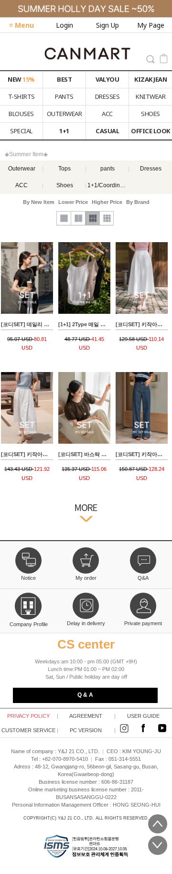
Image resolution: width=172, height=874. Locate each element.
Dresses (150, 168)
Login (64, 25)
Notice (28, 578)
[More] (86, 515)
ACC (107, 113)
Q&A (143, 578)
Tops (64, 168)
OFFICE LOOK (150, 131)
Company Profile (29, 623)
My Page (150, 25)
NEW (21, 79)
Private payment (143, 623)
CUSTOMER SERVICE (29, 730)
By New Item (38, 202)
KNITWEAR (150, 96)
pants (107, 168)
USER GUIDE (149, 716)
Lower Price (73, 202)
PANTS (64, 96)
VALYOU (107, 79)
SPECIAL (21, 131)
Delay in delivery (86, 623)
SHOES (150, 113)
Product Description (27, 299)
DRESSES (107, 96)
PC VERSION (92, 730)
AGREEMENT (92, 716)
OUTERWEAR (64, 113)
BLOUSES (21, 113)
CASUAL (107, 131)
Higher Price (107, 202)
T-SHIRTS (21, 96)
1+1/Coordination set (107, 185)
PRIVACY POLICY (32, 716)
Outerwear (21, 168)
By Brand (138, 202)
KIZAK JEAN (150, 79)
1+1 (64, 131)
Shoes (64, 185)
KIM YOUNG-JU (141, 751)
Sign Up (107, 25)
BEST (64, 79)
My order (86, 578)
